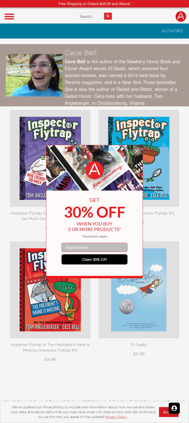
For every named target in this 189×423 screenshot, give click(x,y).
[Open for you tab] (174, 408)
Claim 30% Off (94, 259)
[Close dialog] (137, 151)
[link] (94, 170)
